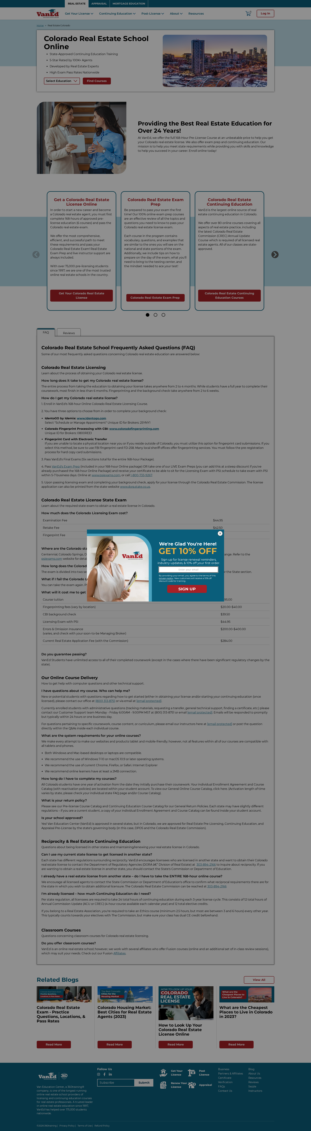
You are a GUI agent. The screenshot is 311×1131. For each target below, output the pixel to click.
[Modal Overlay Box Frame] (155, 565)
